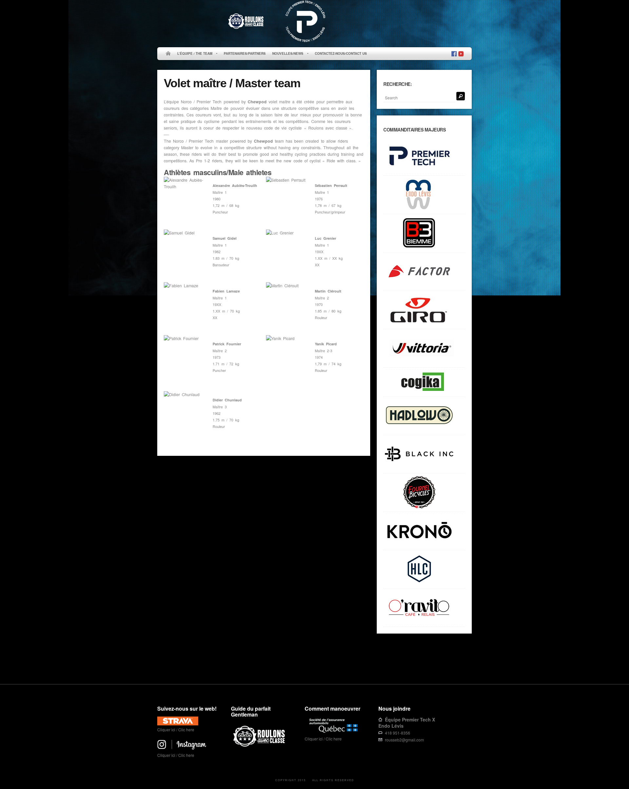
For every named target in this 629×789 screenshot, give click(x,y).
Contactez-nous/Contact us (341, 53)
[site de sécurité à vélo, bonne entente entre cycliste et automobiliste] (260, 745)
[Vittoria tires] (424, 348)
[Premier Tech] (424, 156)
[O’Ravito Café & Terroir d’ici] (424, 608)
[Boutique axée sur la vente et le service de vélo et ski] (424, 416)
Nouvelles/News (286, 53)
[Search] (460, 96)
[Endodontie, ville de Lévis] (424, 195)
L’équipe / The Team (193, 53)
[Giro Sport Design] (424, 310)
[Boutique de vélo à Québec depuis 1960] (424, 493)
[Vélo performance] (424, 272)
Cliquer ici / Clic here (175, 729)
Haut (462, 663)
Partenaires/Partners (245, 53)
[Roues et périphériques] (424, 454)
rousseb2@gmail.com (404, 739)
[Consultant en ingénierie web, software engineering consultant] (424, 382)
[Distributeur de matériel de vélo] (424, 569)
